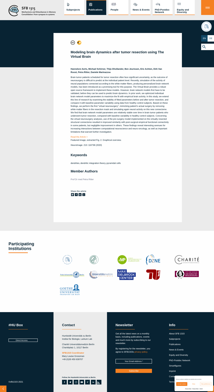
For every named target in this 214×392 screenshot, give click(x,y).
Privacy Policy (188, 388)
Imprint (201, 388)
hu (207, 26)
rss (99, 381)
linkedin (93, 382)
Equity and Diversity (183, 10)
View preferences (206, 384)
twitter (70, 382)
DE (210, 38)
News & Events (141, 9)
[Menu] (207, 7)
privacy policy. (141, 352)
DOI (79, 42)
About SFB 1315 (177, 333)
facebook (64, 382)
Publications (95, 9)
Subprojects (73, 9)
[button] (207, 47)
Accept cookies (182, 384)
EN (204, 38)
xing (87, 382)
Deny (193, 384)
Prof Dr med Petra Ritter (82, 179)
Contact (172, 376)
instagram (76, 382)
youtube (81, 382)
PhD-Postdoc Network (162, 10)
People (114, 9)
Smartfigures (175, 366)
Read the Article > (79, 137)
